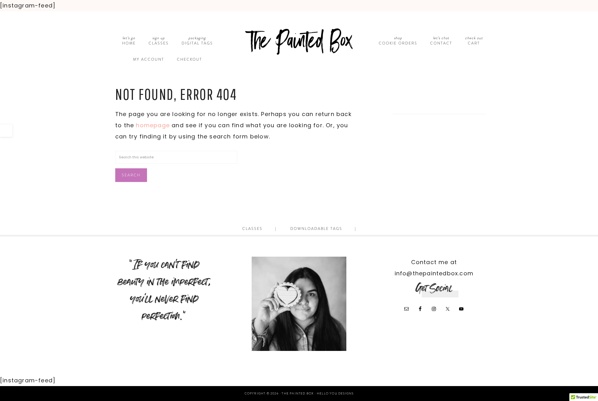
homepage (153, 125)
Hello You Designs (335, 393)
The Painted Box (299, 41)
